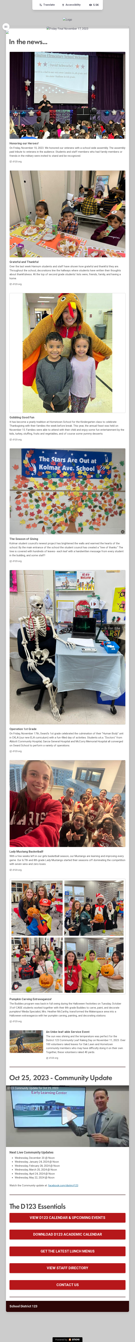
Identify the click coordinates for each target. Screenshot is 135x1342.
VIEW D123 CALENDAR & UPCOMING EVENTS (67, 1218)
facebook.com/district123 (63, 1185)
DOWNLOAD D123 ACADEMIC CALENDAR (67, 1234)
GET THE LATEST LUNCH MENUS (68, 1251)
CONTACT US (67, 1285)
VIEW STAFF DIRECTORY (67, 1268)
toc (6, 27)
